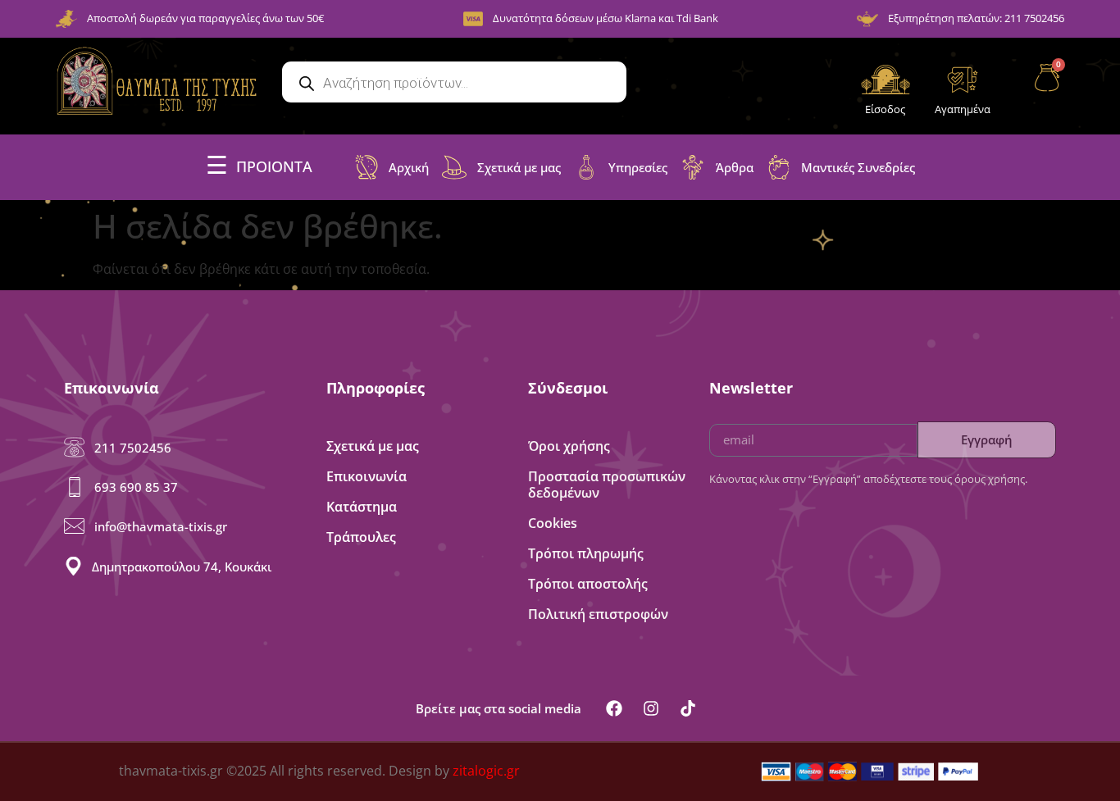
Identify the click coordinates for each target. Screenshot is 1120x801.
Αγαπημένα (962, 109)
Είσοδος (885, 109)
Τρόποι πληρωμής (586, 553)
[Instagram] (651, 708)
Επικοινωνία (366, 476)
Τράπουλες (361, 537)
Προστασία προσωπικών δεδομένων (606, 484)
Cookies (552, 523)
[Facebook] (614, 708)
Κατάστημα (361, 506)
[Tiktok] (688, 708)
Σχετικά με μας (372, 446)
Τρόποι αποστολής (588, 584)
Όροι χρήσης (569, 446)
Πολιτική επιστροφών (598, 614)
